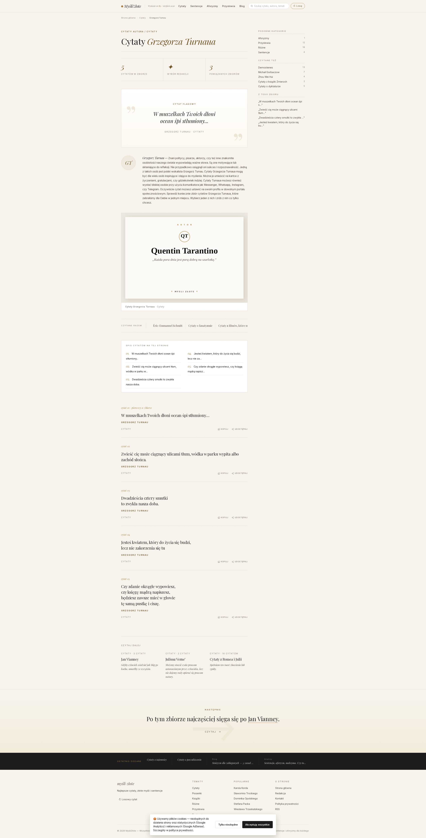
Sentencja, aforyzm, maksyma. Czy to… (285, 761)
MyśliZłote (132, 6)
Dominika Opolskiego (246, 798)
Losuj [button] (297, 6)
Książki (196, 798)
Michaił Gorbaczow (281, 72)
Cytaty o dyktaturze (281, 86)
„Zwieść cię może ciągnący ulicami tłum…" (277, 111)
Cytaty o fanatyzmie (200, 325)
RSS (277, 809)
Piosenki (197, 793)
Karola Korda (241, 788)
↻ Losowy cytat (128, 799)
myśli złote (125, 783)
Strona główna (128, 18)
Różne (281, 47)
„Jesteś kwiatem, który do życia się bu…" (278, 124)
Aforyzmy (212, 6)
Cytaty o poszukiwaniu (189, 759)
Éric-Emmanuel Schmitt (167, 325)
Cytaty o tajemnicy (157, 759)
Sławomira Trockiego (246, 793)
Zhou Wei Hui (281, 76)
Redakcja (280, 793)
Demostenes (281, 67)
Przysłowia (228, 6)
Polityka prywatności (287, 803)
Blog (242, 6)
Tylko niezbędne (228, 824)
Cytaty (182, 6)
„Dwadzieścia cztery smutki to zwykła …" (281, 117)
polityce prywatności (181, 830)
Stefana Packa (242, 803)
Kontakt (279, 798)
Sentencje (196, 6)
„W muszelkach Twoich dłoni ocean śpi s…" (280, 103)
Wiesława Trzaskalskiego (248, 809)
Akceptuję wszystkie (257, 824)
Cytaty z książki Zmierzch (281, 81)
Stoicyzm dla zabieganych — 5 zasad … (232, 761)
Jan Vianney (263, 719)
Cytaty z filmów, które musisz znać (239, 325)
